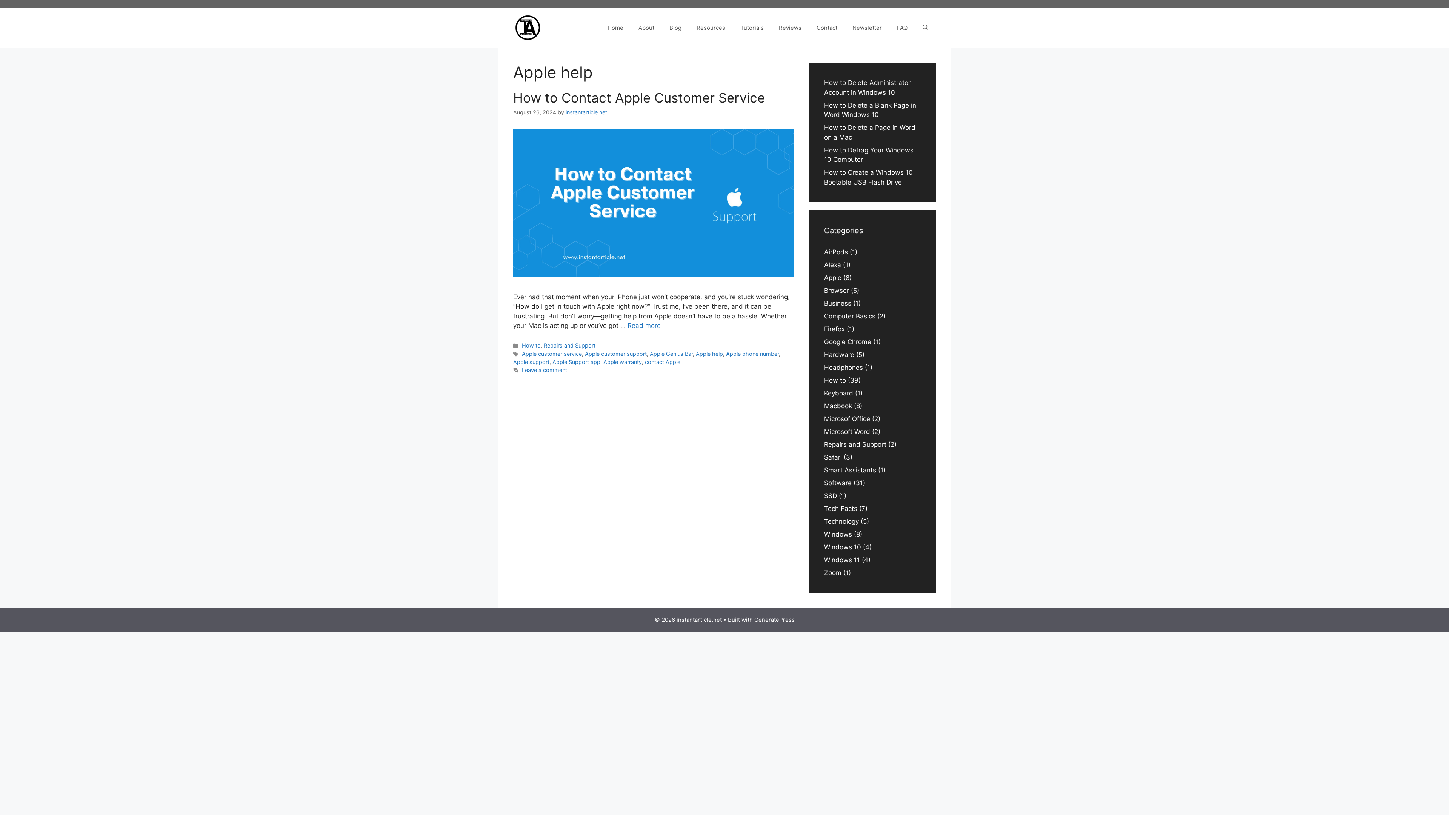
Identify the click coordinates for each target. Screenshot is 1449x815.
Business (837, 303)
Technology (841, 521)
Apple (832, 277)
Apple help (709, 354)
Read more (644, 325)
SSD (830, 496)
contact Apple (662, 362)
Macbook (838, 406)
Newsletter (867, 27)
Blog (675, 27)
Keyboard (838, 393)
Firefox (834, 329)
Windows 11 (842, 560)
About (646, 27)
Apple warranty (622, 362)
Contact (827, 27)
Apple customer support (616, 354)
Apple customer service (552, 354)
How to (531, 345)
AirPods (836, 252)
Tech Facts (840, 508)
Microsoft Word (847, 431)
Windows (838, 534)
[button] (925, 28)
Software (838, 483)
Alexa (832, 265)
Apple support (531, 362)
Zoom (832, 573)
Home (615, 27)
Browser (836, 290)
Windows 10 (842, 547)
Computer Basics (849, 316)
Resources (711, 27)
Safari (833, 457)
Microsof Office (847, 419)
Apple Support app (576, 362)
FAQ (902, 27)
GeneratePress (774, 619)
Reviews (790, 27)
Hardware (839, 354)
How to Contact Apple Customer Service (639, 98)
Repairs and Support (569, 345)
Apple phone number (752, 354)
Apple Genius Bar (671, 354)
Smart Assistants (850, 470)
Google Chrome (847, 342)
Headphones (843, 367)
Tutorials (752, 27)
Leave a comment (544, 370)
